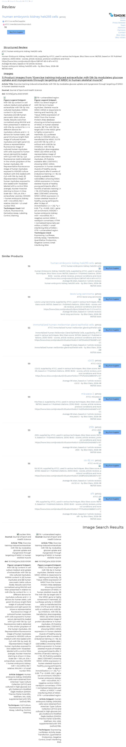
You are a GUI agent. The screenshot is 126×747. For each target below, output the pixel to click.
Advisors (121, 28)
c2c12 (91, 360)
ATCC (62, 17)
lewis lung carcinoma (82, 294)
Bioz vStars (120, 37)
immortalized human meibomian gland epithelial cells (63, 324)
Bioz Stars (120, 35)
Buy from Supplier (16, 32)
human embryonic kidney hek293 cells (72, 263)
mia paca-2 (87, 393)
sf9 (92, 493)
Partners (121, 30)
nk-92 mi (89, 460)
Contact (121, 32)
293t (91, 427)
